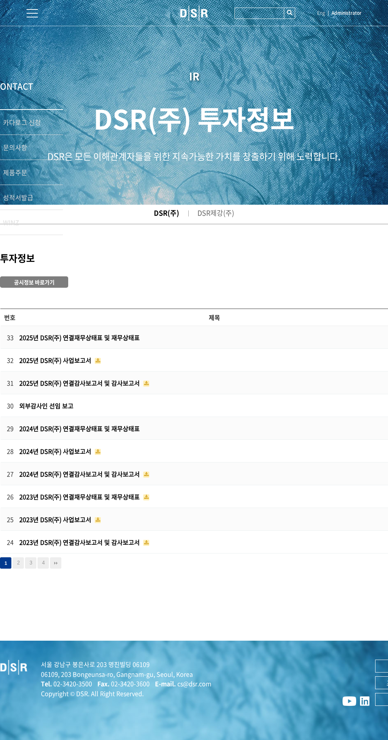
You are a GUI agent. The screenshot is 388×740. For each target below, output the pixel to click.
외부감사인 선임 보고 (46, 405)
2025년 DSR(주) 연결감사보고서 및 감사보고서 (80, 382)
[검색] (289, 13)
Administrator (346, 12)
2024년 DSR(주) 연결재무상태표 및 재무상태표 (79, 428)
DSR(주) (166, 213)
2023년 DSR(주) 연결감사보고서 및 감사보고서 (80, 542)
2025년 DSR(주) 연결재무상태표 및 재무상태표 (79, 337)
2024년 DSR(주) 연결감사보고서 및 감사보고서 (80, 473)
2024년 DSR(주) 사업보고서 (56, 451)
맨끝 (55, 563)
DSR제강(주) (215, 213)
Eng (321, 12)
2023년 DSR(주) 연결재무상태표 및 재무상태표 (80, 496)
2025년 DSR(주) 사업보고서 (56, 360)
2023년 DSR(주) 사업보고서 (56, 519)
